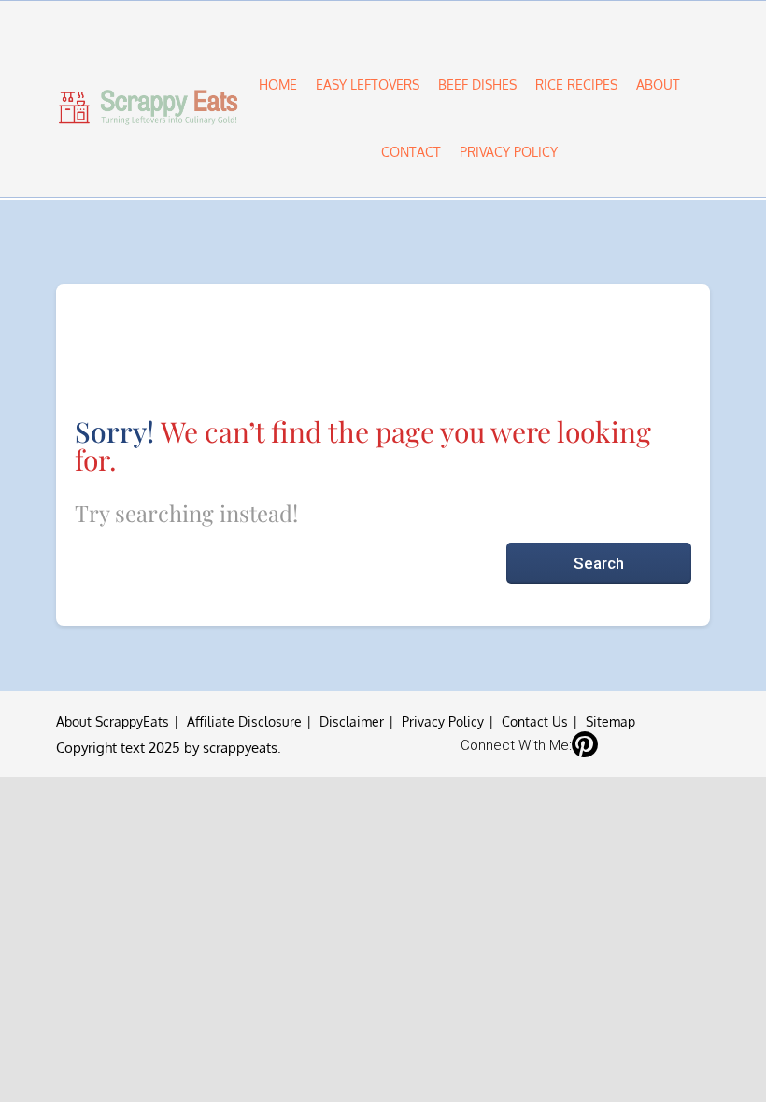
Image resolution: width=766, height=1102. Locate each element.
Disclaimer (351, 721)
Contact (411, 152)
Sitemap (610, 721)
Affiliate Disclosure (244, 721)
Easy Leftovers (367, 84)
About (658, 84)
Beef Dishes (477, 84)
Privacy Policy (509, 152)
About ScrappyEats (112, 721)
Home (278, 84)
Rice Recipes (576, 84)
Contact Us (535, 721)
